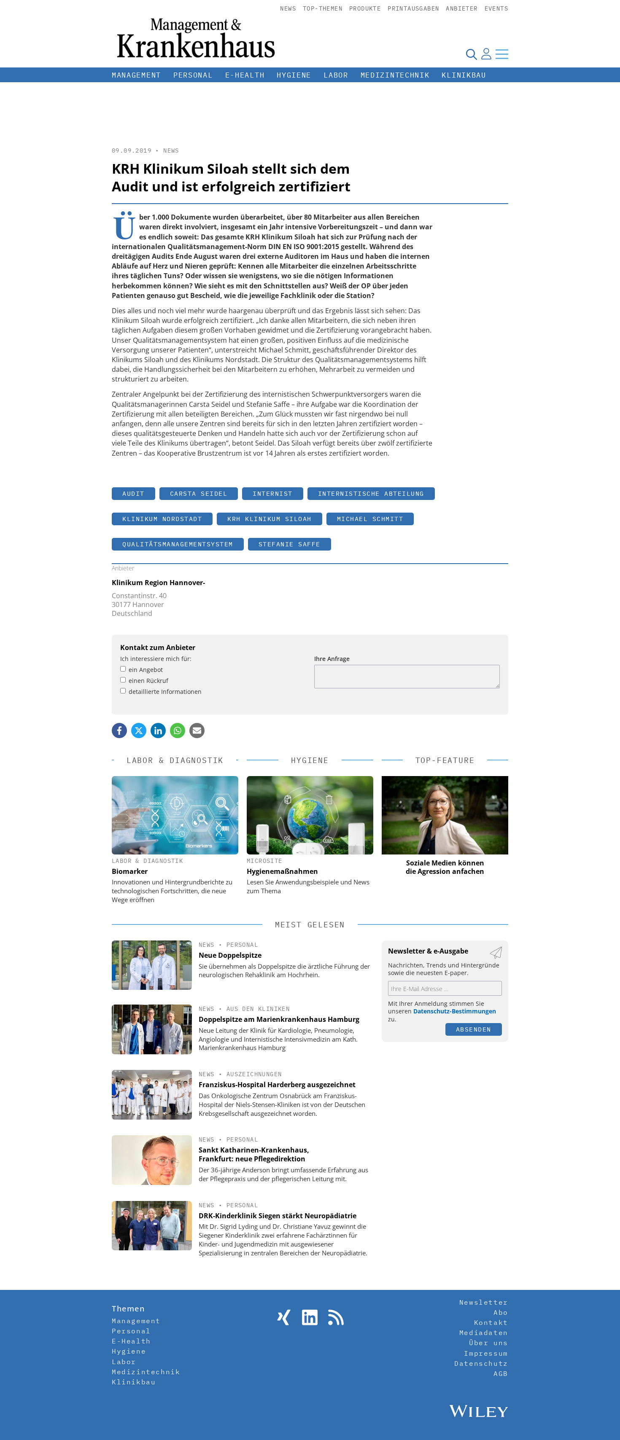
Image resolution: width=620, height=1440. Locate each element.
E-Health (245, 75)
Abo (500, 1312)
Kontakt (491, 1322)
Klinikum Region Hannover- (158, 582)
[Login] (486, 54)
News (288, 8)
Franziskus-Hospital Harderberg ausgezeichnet (277, 1084)
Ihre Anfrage (332, 659)
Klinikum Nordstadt (162, 519)
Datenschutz (481, 1363)
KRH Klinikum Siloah (269, 519)
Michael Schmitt (370, 519)
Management (136, 75)
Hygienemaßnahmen (282, 871)
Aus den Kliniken (258, 1009)
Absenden (473, 1029)
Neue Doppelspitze (230, 955)
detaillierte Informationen (165, 692)
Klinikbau (464, 75)
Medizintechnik (395, 75)
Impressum (486, 1353)
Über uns (488, 1342)
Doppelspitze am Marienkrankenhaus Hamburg (279, 1019)
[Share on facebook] (119, 730)
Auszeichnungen (254, 1074)
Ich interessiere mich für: (155, 659)
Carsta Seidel (199, 493)
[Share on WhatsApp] (177, 730)
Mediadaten (483, 1332)
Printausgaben (413, 8)
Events (496, 8)
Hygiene (294, 75)
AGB (500, 1373)
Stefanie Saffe (290, 544)
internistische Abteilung (371, 493)
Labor (335, 75)
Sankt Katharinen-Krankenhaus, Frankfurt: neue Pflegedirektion (254, 1154)
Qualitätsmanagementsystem (177, 544)
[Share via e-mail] (197, 730)
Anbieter (461, 8)
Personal (193, 75)
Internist (273, 493)
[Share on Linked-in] (158, 730)
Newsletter (483, 1302)
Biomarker (130, 871)
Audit (133, 493)
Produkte (365, 8)
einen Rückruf (148, 681)
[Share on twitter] (138, 730)
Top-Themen (322, 8)
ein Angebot (146, 670)
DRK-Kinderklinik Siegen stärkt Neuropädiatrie (277, 1215)
